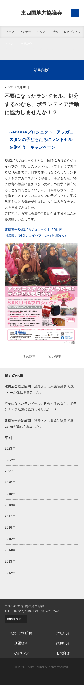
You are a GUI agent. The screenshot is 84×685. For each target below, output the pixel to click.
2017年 (10, 516)
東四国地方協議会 (41, 13)
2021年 (10, 471)
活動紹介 (26, 43)
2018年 (10, 505)
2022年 (10, 460)
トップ (9, 43)
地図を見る (14, 619)
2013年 (10, 561)
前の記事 (29, 356)
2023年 (10, 448)
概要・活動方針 (21, 633)
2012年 (10, 573)
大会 (56, 31)
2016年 (10, 527)
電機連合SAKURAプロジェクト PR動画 (33, 230)
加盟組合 (21, 643)
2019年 (10, 494)
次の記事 (54, 356)
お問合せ (63, 653)
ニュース (8, 31)
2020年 (10, 482)
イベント (42, 31)
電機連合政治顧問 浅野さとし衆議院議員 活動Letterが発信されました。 (39, 389)
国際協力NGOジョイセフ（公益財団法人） (36, 235)
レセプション (72, 31)
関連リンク (21, 653)
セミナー (25, 31)
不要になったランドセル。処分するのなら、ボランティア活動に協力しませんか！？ (41, 406)
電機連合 (42, 674)
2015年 (10, 539)
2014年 (10, 550)
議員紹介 (63, 643)
